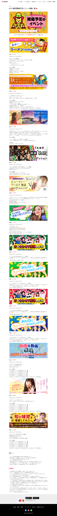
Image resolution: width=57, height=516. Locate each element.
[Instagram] (28, 510)
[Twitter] (26, 510)
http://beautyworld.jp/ (14, 203)
